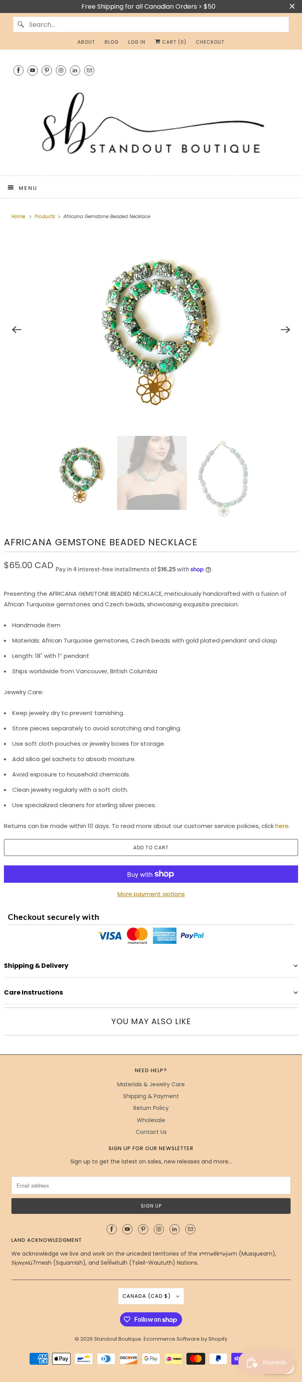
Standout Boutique (117, 1339)
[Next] (285, 329)
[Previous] (16, 329)
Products (46, 216)
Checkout (210, 42)
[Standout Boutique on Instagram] (61, 70)
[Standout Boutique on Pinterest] (47, 70)
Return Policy (151, 1108)
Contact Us (151, 1132)
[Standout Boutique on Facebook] (18, 70)
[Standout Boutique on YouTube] (33, 70)
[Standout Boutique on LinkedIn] (75, 70)
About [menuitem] (86, 42)
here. (283, 826)
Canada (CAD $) (147, 1296)
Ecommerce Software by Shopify (185, 1339)
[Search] (21, 24)
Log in (136, 42)
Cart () (173, 42)
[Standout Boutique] (151, 124)
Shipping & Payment (151, 1096)
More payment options (151, 894)
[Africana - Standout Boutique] (151, 329)
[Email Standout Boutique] (89, 70)
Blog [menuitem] (112, 42)
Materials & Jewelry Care (151, 1084)
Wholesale (151, 1120)
